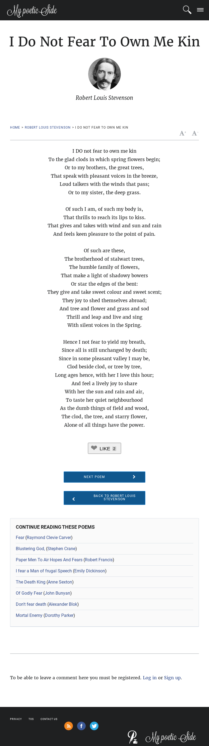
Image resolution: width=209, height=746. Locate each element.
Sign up (172, 677)
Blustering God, (30, 548)
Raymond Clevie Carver (49, 537)
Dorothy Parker (59, 615)
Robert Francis (99, 559)
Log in (150, 677)
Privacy (16, 719)
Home (15, 127)
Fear (20, 537)
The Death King (30, 582)
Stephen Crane (61, 548)
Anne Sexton (60, 582)
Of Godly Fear (29, 593)
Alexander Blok (63, 604)
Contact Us (49, 719)
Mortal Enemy (29, 615)
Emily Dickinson (89, 570)
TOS (31, 719)
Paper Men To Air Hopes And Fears (49, 559)
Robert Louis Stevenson (47, 127)
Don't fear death (31, 604)
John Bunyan (57, 593)
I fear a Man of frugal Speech (44, 570)
